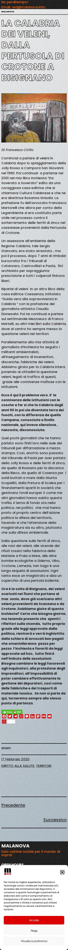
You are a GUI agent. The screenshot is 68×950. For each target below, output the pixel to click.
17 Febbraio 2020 (15, 759)
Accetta (34, 920)
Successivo (55, 820)
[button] (62, 872)
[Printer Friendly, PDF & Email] (11, 712)
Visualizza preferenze (34, 941)
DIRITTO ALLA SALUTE (17, 766)
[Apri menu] (64, 11)
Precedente (13, 805)
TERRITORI (43, 766)
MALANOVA (7, 11)
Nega (34, 930)
